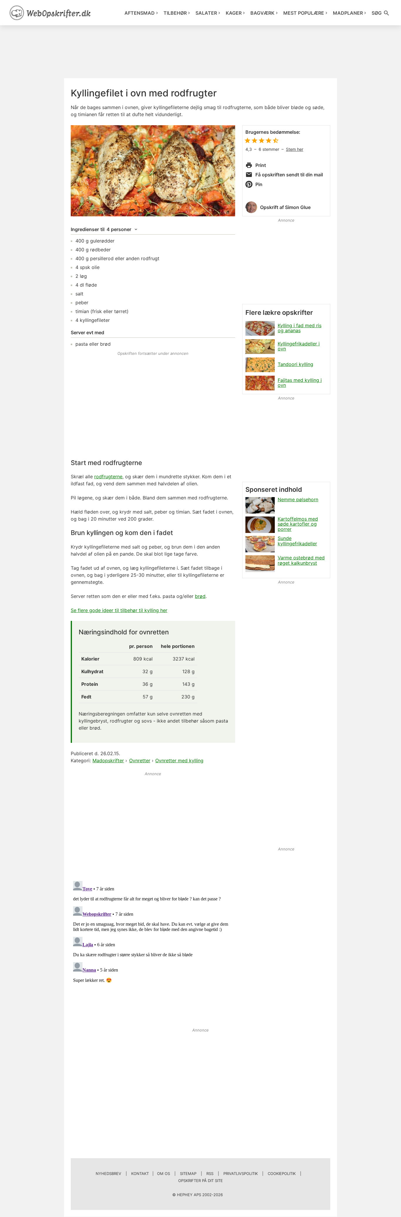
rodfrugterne (108, 476)
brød (200, 596)
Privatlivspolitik (240, 1173)
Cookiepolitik (282, 1173)
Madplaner (348, 13)
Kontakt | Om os (150, 1173)
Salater (206, 13)
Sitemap (188, 1173)
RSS (209, 1173)
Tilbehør (175, 13)
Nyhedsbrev (108, 1173)
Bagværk (262, 13)
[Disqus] (153, 952)
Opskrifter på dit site (200, 1180)
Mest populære (303, 13)
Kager (234, 13)
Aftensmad (139, 13)
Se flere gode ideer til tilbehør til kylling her (119, 610)
